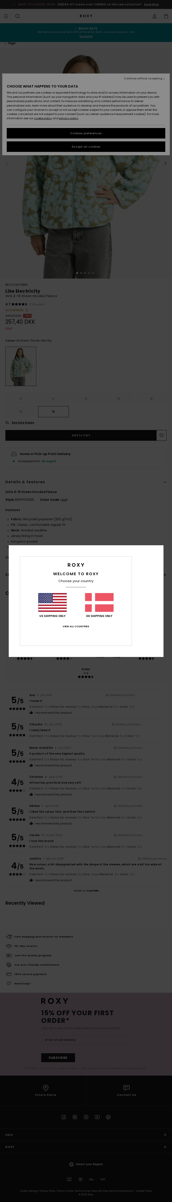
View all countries (76, 626)
